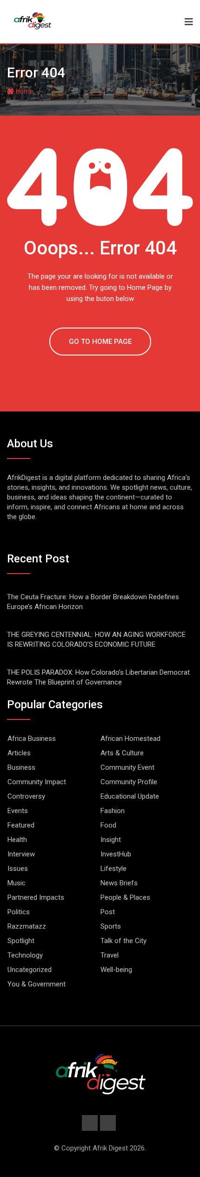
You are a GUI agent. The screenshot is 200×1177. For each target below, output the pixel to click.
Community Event (127, 767)
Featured (20, 825)
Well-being (116, 969)
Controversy (26, 796)
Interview (21, 854)
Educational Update (129, 796)
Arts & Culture (122, 753)
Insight (110, 839)
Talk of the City (123, 941)
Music (16, 883)
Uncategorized (29, 969)
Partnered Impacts (35, 897)
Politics (18, 912)
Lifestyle (113, 868)
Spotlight (20, 941)
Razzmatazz (26, 926)
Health (17, 839)
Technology (25, 955)
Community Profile (128, 782)
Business (21, 767)
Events (17, 811)
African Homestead (130, 738)
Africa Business (31, 738)
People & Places (125, 897)
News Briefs (119, 883)
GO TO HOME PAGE (100, 341)
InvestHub (115, 854)
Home (23, 91)
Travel (109, 955)
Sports (110, 926)
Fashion (112, 811)
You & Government (36, 984)
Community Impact (36, 782)
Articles (19, 753)
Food (108, 825)
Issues (17, 868)
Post (107, 912)
